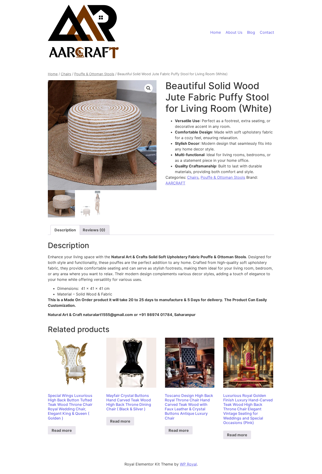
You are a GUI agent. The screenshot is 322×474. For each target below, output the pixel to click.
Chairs (66, 74)
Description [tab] (65, 230)
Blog (251, 32)
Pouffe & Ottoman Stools (94, 74)
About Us (234, 32)
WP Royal (188, 464)
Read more (62, 430)
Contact (267, 32)
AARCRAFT (175, 183)
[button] (148, 88)
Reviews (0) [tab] (94, 230)
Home (215, 32)
